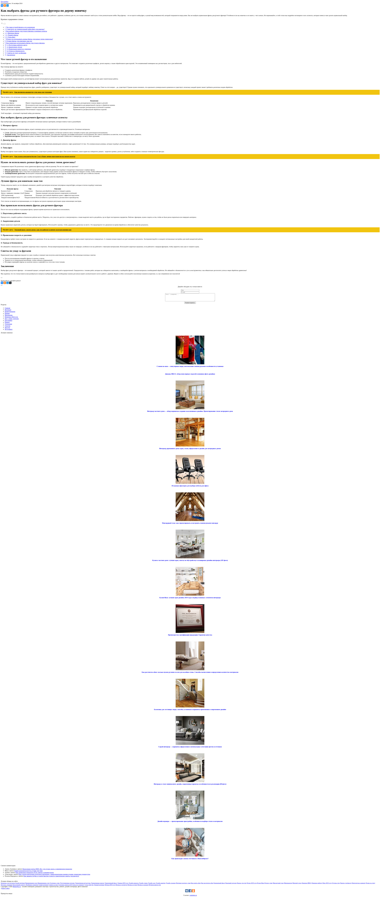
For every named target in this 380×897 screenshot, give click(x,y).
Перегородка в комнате (358, 883)
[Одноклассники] (5, 5)
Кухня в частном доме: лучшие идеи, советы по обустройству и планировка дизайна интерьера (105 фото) (190, 560)
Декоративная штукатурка (83, 883)
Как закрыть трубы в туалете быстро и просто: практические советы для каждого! (51, 876)
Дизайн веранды (134, 883)
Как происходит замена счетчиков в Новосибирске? (190, 858)
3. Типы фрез (10, 37)
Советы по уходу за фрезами (16, 53)
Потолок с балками (6, 885)
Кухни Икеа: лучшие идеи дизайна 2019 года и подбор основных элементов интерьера (190, 597)
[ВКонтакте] (2, 5)
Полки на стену (370, 883)
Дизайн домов (143, 883)
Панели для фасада (345, 883)
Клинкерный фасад (219, 883)
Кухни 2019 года (252, 883)
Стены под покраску (78, 885)
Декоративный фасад (110, 883)
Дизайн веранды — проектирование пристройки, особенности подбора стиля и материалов (190, 821)
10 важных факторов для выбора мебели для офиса (190, 486)
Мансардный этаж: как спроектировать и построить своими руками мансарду (190, 523)
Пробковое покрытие (32, 885)
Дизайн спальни (171, 883)
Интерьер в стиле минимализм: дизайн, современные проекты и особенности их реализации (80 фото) (190, 784)
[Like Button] (1, 277)
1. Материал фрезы (12, 33)
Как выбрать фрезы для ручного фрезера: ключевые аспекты (26, 31)
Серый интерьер (43, 885)
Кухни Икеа (260, 883)
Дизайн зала (151, 883)
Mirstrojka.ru (17, 886)
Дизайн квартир (160, 883)
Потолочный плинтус (19, 885)
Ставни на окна (53, 885)
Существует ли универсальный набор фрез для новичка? (25, 29)
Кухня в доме (268, 883)
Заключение (11, 55)
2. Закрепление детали (14, 47)
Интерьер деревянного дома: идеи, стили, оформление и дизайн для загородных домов (190, 448)
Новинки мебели (317, 883)
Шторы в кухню (132, 885)
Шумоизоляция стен (155, 885)
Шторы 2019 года (110, 885)
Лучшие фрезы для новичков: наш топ (19, 41)
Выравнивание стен (43, 883)
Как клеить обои (196, 883)
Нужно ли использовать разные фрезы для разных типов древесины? (29, 39)
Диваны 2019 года (122, 883)
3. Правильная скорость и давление (19, 49)
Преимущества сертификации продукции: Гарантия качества (190, 635)
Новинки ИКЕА (306, 883)
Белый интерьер (20, 883)
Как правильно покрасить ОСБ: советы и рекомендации (35, 872)
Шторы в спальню (142, 885)
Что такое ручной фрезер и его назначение (20, 27)
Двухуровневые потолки (67, 883)
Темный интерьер (99, 885)
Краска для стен (241, 883)
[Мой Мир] (7, 5)
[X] (10, 283)
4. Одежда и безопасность (15, 51)
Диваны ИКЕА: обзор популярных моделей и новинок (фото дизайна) (190, 374)
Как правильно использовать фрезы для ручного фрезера (25, 43)
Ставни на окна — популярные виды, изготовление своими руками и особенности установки (190, 366)
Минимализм (288, 883)
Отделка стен (336, 883)
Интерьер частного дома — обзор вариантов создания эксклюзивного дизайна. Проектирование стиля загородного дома (190, 411)
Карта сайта (5, 888)
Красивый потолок (231, 883)
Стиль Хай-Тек (89, 885)
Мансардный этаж (278, 883)
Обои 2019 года (327, 883)
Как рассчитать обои (207, 883)
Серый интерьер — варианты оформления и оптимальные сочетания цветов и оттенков (190, 747)
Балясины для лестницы (8, 883)
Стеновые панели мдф (65, 885)
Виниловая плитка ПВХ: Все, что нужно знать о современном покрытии (47, 869)
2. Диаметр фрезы (12, 35)
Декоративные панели (97, 883)
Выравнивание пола (31, 883)
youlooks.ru (193, 895)
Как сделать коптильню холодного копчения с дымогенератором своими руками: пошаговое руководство (54, 874)
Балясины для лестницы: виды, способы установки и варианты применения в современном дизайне (190, 709)
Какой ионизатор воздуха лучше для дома (28, 871)
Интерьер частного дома (183, 883)
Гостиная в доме (55, 883)
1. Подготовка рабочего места (17, 45)
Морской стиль (296, 883)
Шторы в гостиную (121, 885)
